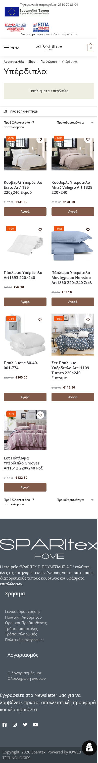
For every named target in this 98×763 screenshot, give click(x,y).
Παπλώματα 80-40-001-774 (21, 365)
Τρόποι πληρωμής (21, 633)
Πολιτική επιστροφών (24, 639)
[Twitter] (25, 724)
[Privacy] (89, 747)
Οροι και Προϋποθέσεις (26, 622)
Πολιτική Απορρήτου (23, 617)
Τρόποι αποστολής (21, 628)
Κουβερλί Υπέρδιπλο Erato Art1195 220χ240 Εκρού (23, 187)
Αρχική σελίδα (14, 61)
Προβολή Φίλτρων (24, 111)
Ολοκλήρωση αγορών (27, 678)
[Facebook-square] (4, 724)
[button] (90, 47)
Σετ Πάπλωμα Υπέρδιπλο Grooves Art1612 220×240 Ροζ (23, 462)
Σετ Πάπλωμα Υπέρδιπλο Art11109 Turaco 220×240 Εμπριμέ (70, 370)
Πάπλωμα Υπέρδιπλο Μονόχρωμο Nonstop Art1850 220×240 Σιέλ (72, 277)
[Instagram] (14, 724)
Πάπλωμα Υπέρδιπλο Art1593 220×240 (23, 275)
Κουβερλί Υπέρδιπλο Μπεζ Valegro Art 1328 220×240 (72, 187)
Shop (31, 61)
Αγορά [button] (25, 211)
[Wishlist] (40, 139)
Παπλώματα (48, 61)
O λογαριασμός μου (25, 672)
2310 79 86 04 (68, 5)
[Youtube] (35, 724)
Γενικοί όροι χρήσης (22, 611)
